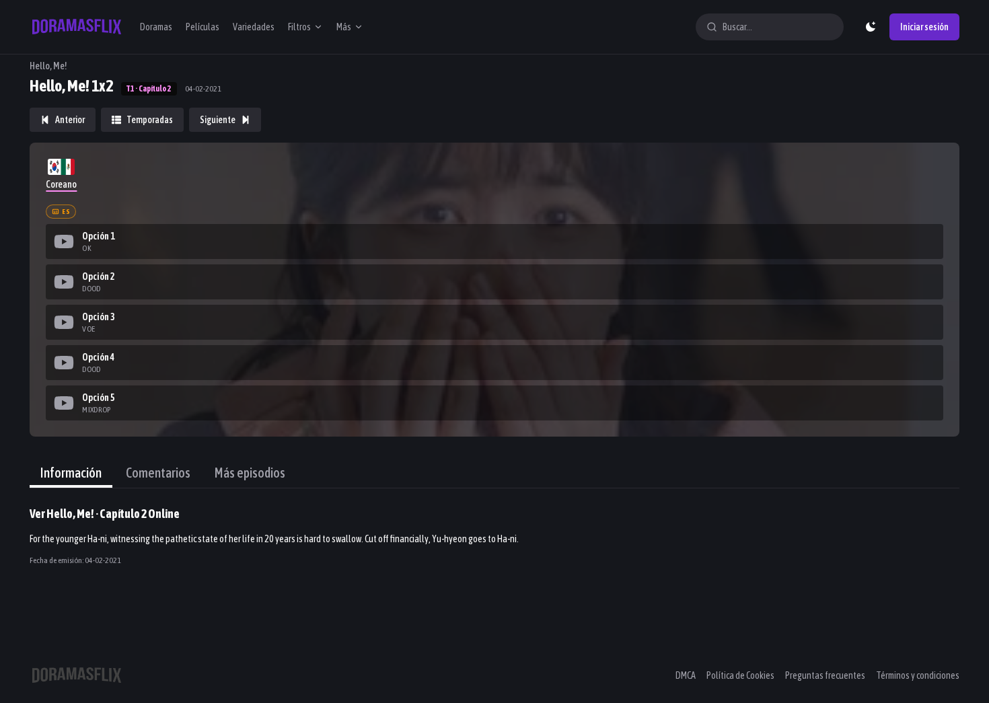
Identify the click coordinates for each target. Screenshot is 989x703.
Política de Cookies (740, 675)
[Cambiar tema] (870, 27)
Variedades (253, 27)
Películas (202, 27)
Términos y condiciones (917, 675)
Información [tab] (71, 472)
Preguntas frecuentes (825, 675)
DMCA (685, 675)
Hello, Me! (48, 66)
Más (343, 27)
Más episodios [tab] (250, 472)
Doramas (156, 27)
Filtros (299, 27)
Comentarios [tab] (158, 472)
